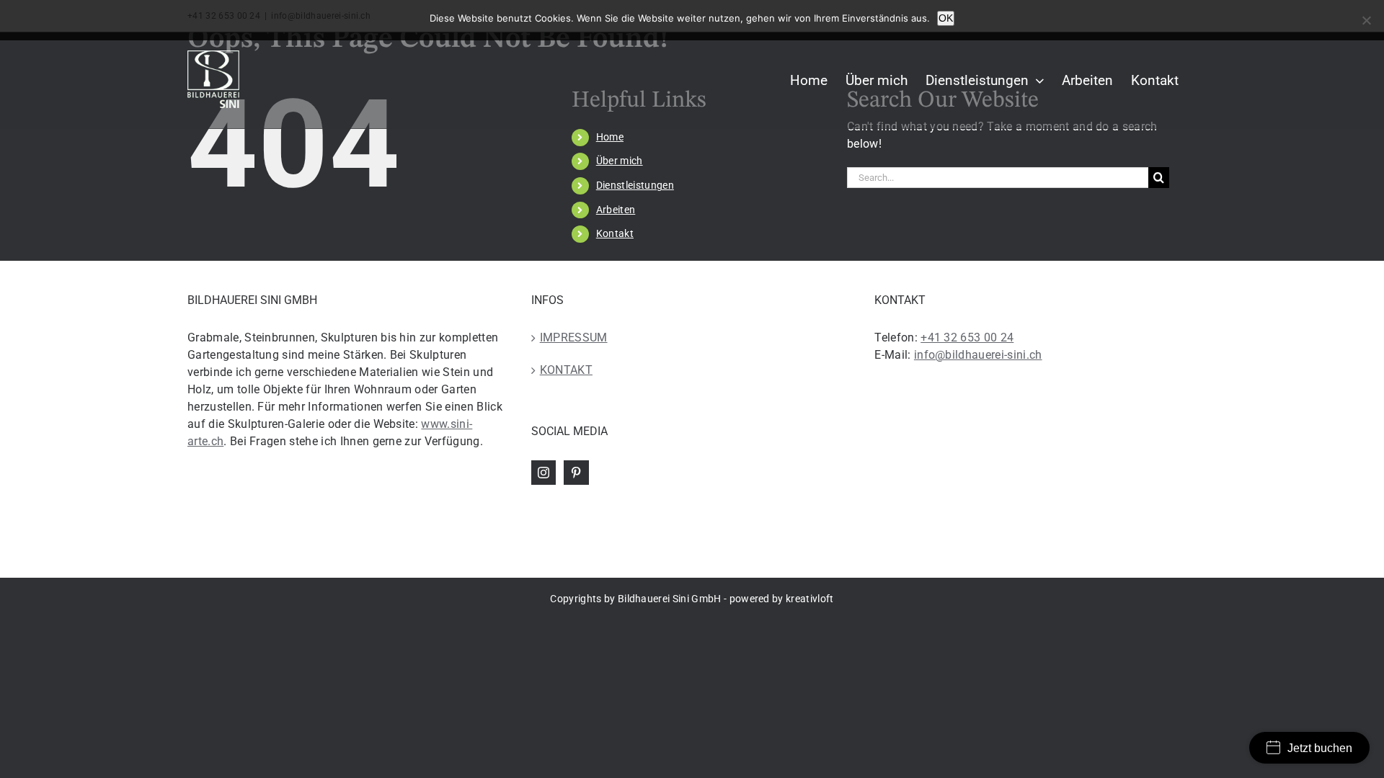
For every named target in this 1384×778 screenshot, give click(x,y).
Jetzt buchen (1319, 748)
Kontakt (615, 233)
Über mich (619, 160)
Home (610, 137)
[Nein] (1366, 20)
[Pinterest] (576, 472)
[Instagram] (543, 472)
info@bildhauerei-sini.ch (978, 355)
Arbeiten (616, 209)
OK (946, 18)
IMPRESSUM (574, 337)
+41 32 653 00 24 (967, 337)
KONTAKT (566, 370)
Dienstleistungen (635, 185)
